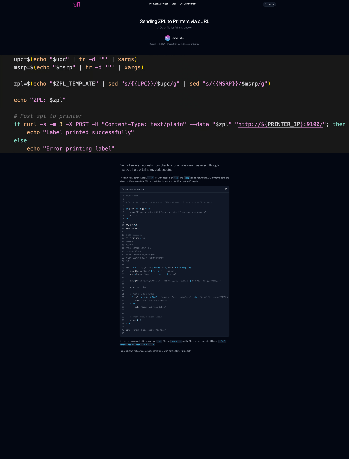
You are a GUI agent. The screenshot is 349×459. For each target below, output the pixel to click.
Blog (174, 3)
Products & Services (158, 3)
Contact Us (269, 4)
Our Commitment (188, 3)
